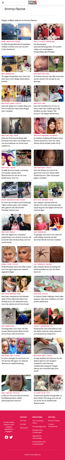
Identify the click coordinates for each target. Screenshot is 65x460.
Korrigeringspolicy (39, 426)
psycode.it (24, 428)
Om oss (23, 421)
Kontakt (23, 424)
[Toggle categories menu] (3, 2)
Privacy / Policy (54, 421)
